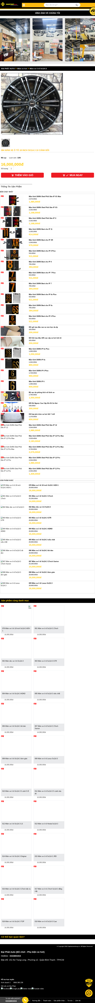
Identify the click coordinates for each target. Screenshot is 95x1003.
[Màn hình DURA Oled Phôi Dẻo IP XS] (12, 211)
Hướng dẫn (36, 1001)
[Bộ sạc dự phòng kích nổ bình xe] (12, 396)
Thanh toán (47, 1001)
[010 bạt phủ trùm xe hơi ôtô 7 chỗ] (12, 418)
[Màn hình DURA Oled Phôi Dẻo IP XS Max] (12, 200)
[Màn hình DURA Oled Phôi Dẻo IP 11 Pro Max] (12, 448)
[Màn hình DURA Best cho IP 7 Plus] (12, 276)
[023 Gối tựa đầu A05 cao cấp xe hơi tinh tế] (12, 342)
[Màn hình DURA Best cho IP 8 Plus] (12, 254)
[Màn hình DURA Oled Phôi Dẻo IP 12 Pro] (12, 459)
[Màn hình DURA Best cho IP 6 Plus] (12, 320)
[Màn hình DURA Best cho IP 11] (12, 233)
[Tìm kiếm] (76, 5)
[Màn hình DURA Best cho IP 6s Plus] (12, 298)
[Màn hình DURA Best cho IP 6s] (12, 309)
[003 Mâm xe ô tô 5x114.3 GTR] (12, 519)
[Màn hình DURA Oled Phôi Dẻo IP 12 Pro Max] (12, 437)
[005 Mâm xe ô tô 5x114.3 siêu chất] (12, 541)
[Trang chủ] (9, 4)
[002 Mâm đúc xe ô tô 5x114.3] (12, 507)
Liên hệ (77, 1001)
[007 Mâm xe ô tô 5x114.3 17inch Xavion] (12, 562)
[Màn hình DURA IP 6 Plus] (12, 374)
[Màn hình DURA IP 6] (12, 385)
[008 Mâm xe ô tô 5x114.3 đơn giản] (12, 573)
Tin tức (70, 1001)
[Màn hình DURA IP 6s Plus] (12, 352)
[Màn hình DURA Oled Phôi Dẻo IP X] (12, 222)
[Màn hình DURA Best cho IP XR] (12, 244)
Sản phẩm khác (59, 1001)
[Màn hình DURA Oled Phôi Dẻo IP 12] (12, 426)
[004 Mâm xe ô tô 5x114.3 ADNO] (12, 530)
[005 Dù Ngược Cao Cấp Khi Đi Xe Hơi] (12, 407)
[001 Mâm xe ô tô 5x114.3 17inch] (12, 497)
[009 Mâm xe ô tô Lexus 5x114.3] (12, 584)
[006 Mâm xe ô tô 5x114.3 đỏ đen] (12, 552)
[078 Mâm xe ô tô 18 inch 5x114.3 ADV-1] (12, 486)
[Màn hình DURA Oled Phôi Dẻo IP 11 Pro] (12, 470)
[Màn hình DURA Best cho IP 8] (12, 265)
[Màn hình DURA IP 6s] (12, 363)
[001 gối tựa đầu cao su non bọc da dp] (12, 331)
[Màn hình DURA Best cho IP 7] (12, 287)
